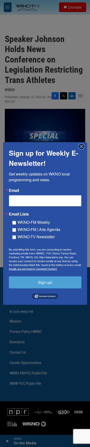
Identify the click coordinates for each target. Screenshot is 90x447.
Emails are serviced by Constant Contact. (33, 269)
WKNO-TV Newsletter (36, 236)
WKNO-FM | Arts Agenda (39, 229)
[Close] (83, 146)
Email (14, 190)
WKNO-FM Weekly (34, 222)
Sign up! (45, 282)
